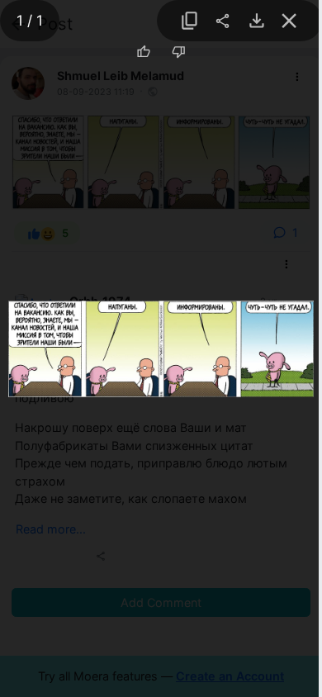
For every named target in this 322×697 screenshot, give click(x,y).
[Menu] (222, 21)
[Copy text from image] (189, 21)
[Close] (288, 21)
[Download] (252, 21)
